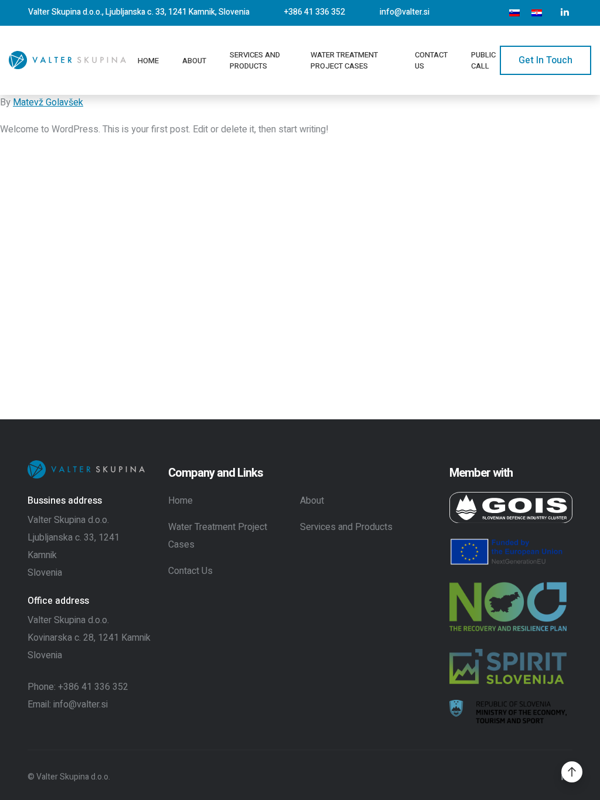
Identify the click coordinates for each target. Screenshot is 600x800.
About (194, 60)
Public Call (483, 60)
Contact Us (431, 60)
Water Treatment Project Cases (344, 60)
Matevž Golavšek (48, 102)
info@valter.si (404, 12)
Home (148, 60)
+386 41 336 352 (314, 12)
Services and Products (255, 60)
